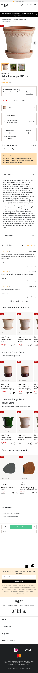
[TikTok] (24, 610)
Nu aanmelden (29, 93)
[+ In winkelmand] (14, 345)
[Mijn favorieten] (26, 5)
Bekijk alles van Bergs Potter (11, 355)
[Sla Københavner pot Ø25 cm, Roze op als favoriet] (35, 527)
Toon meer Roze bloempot (11, 513)
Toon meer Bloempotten (10, 516)
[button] (6, 82)
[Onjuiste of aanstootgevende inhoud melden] (35, 265)
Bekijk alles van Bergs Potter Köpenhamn (14, 406)
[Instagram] (19, 610)
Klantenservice (7, 620)
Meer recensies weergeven (19, 301)
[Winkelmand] (31, 5)
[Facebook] (13, 610)
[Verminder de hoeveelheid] (2, 527)
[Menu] (35, 5)
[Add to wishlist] (10, 345)
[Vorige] (3, 43)
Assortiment (6, 627)
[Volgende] (35, 43)
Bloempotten (22, 19)
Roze (4, 531)
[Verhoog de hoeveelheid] (8, 527)
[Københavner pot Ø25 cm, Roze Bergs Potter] (19, 43)
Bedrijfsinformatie (8, 640)
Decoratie (15, 19)
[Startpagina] (4, 5)
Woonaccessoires (6, 19)
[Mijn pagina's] (22, 5)
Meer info (32, 121)
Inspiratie (5, 634)
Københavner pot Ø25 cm (9, 21)
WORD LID (27, 1)
